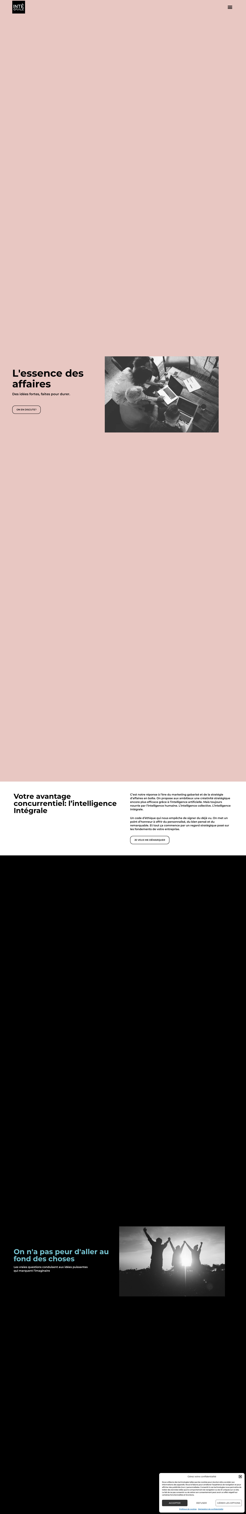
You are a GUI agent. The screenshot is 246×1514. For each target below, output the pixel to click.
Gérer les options (228, 1503)
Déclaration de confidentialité (210, 1509)
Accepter (175, 1503)
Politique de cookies (188, 1509)
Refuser (201, 1503)
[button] (240, 1476)
